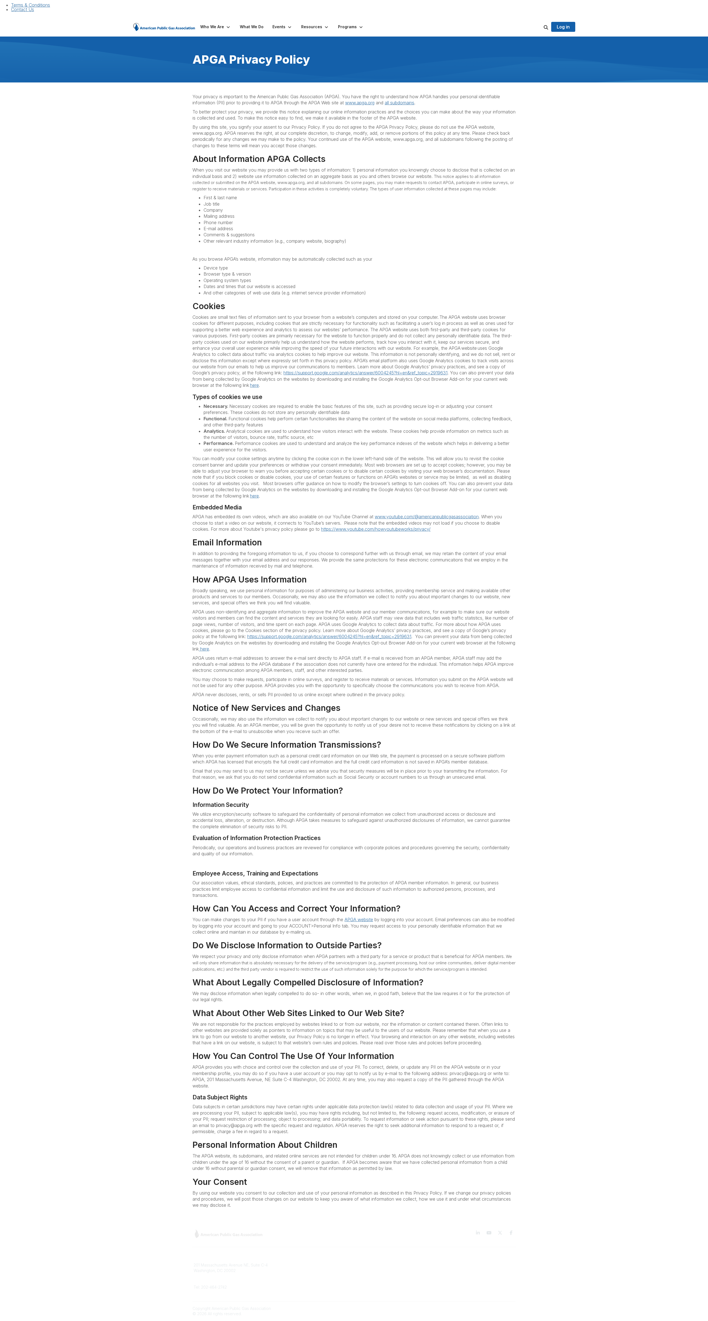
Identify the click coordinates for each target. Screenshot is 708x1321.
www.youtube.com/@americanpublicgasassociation (427, 516)
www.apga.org (359, 102)
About (280, 1273)
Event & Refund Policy (459, 1281)
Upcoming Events (291, 1289)
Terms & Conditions (30, 5)
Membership (286, 1281)
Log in (563, 27)
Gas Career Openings (295, 1265)
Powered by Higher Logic (492, 1308)
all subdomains (399, 102)
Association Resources (378, 1273)
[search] (539, 26)
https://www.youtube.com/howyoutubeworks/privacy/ (376, 529)
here (254, 385)
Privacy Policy (452, 1273)
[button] (215, 27)
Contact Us (22, 9)
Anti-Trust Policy (453, 1289)
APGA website (359, 919)
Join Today (367, 1281)
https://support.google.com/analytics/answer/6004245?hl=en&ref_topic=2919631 (365, 372)
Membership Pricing (375, 1265)
